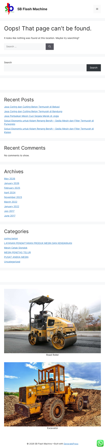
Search (8, 62)
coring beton (11, 238)
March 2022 (10, 201)
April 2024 (9, 192)
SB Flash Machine (32, 9)
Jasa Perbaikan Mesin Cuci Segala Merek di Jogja (31, 116)
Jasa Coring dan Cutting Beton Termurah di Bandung (33, 111)
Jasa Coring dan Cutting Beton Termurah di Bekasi (32, 106)
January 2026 (11, 183)
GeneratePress (71, 443)
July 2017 (9, 211)
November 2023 (13, 197)
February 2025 (12, 188)
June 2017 (9, 215)
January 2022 (11, 206)
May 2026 (9, 178)
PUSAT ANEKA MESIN (16, 257)
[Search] (50, 46)
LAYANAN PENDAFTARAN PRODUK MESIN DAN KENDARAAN (38, 243)
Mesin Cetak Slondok (15, 247)
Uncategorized (12, 261)
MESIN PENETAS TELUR (17, 252)
